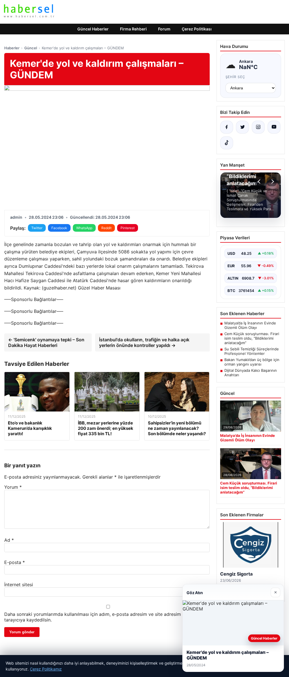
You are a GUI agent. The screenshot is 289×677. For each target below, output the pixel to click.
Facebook (59, 228)
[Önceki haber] (260, 181)
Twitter (36, 228)
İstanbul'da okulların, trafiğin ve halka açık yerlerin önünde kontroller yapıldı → (144, 342)
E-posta (14, 562)
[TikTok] (226, 142)
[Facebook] (226, 127)
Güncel (30, 48)
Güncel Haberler (93, 28)
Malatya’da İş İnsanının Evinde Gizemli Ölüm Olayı (250, 325)
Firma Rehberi (133, 28)
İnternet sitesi (18, 584)
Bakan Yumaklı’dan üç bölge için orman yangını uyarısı (251, 361)
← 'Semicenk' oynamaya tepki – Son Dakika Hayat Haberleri (46, 342)
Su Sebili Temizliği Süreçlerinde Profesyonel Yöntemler (251, 351)
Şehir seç (235, 77)
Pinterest (128, 228)
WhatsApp (84, 228)
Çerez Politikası (197, 28)
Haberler (11, 48)
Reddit (106, 228)
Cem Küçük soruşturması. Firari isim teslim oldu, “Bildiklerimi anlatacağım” (251, 338)
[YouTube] (274, 127)
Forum (164, 28)
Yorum (13, 487)
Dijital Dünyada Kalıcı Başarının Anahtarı (250, 372)
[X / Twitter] (242, 127)
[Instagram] (258, 127)
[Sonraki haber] (272, 181)
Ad (9, 540)
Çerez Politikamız (46, 669)
